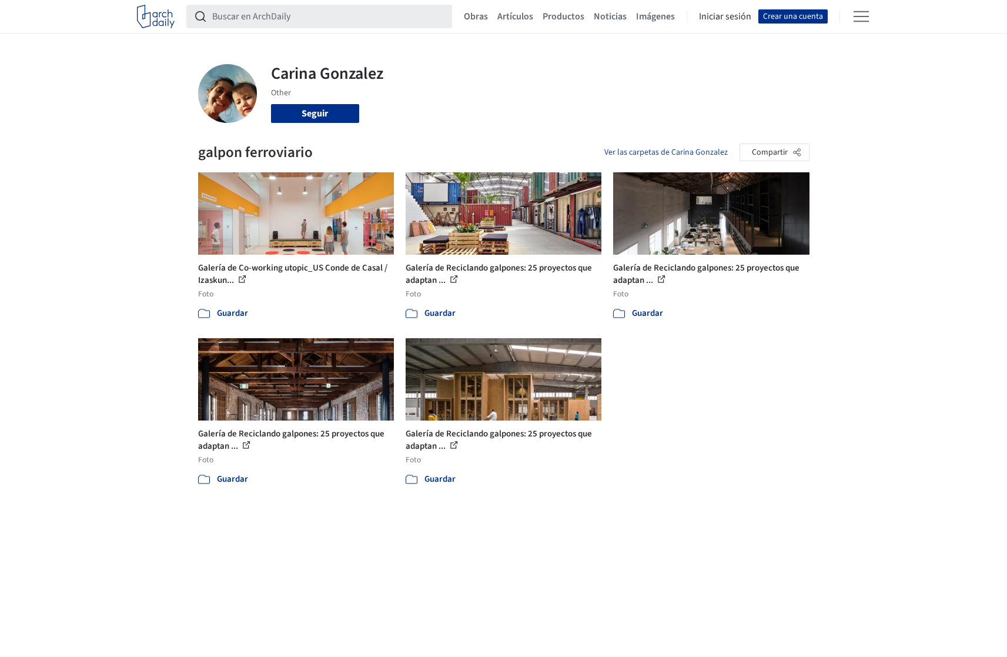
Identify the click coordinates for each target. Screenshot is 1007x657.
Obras (476, 16)
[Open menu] (861, 16)
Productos (563, 16)
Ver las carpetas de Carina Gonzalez (666, 152)
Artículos (515, 16)
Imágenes (655, 16)
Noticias (610, 16)
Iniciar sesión (725, 16)
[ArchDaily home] (156, 16)
